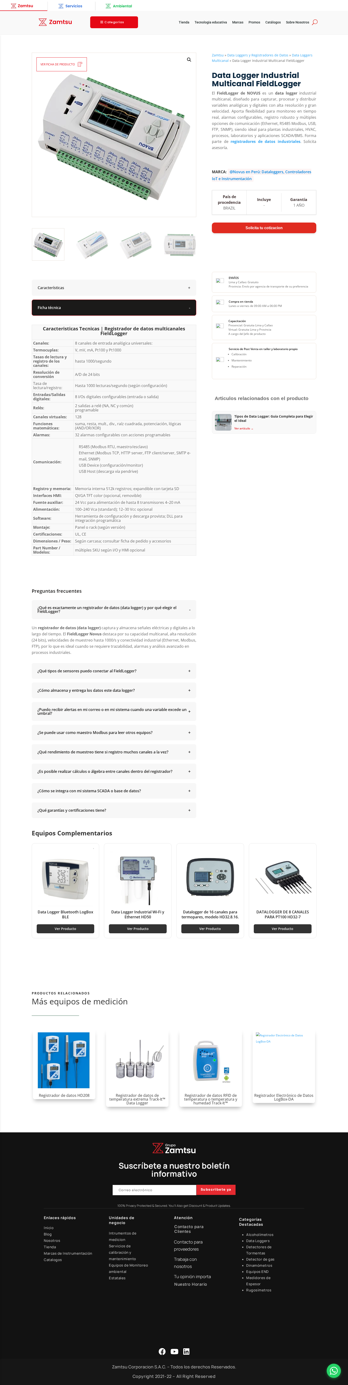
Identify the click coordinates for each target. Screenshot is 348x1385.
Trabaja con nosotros (185, 1262)
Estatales (117, 1278)
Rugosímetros (258, 1290)
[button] (189, 59)
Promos (254, 22)
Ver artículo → (244, 428)
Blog (48, 1234)
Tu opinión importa (192, 1276)
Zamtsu (218, 55)
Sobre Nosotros (297, 22)
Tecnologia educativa (211, 22)
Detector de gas (260, 1259)
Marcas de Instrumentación (68, 1253)
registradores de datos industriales (265, 141)
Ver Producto (65, 928)
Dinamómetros (259, 1265)
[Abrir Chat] (334, 1371)
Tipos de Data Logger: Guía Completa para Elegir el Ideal (273, 418)
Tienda (184, 22)
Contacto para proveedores (188, 1245)
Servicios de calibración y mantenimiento (122, 1252)
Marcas (237, 22)
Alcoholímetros (259, 1234)
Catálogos (273, 22)
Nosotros (52, 1240)
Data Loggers (258, 1240)
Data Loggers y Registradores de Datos (257, 55)
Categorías (114, 22)
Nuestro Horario (190, 1284)
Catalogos (53, 1259)
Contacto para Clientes (189, 1229)
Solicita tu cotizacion (264, 228)
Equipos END (257, 1271)
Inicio (49, 1227)
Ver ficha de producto (57, 64)
